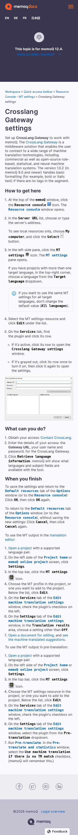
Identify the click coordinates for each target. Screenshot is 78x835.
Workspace (12, 91)
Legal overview (53, 811)
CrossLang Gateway (42, 142)
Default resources (22, 491)
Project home (56, 557)
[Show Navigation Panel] (71, 7)
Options (63, 491)
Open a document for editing (31, 635)
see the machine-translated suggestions (38, 637)
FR (24, 18)
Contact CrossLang (56, 438)
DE (16, 18)
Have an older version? (35, 54)
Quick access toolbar (38, 91)
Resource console (24, 209)
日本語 (35, 18)
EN (7, 18)
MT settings (57, 255)
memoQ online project (28, 562)
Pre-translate (28, 743)
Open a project (20, 548)
